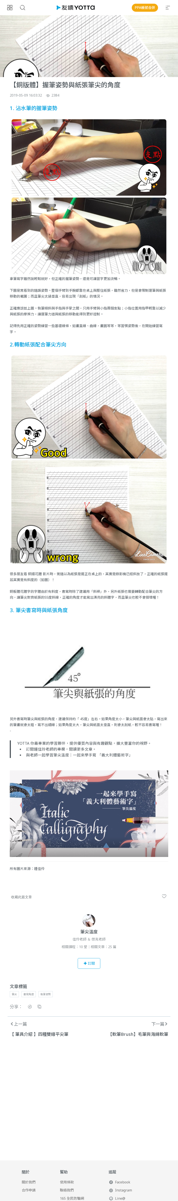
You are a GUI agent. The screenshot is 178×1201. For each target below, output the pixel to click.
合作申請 (29, 1190)
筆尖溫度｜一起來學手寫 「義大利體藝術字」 (93, 755)
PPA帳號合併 (145, 7)
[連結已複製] (39, 1007)
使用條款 (67, 1182)
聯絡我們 (67, 1190)
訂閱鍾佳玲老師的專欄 (45, 749)
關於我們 (29, 1182)
